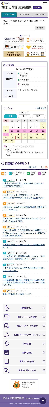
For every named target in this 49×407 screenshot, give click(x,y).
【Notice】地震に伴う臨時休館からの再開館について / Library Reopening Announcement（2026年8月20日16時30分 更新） (24, 233)
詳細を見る (41, 108)
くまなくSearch (9, 14)
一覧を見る (32, 167)
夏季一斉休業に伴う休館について (17, 294)
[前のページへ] (21, 36)
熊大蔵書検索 (24, 14)
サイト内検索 (39, 14)
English (37, 8)
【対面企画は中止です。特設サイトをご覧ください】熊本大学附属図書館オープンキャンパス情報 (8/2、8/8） (24, 282)
